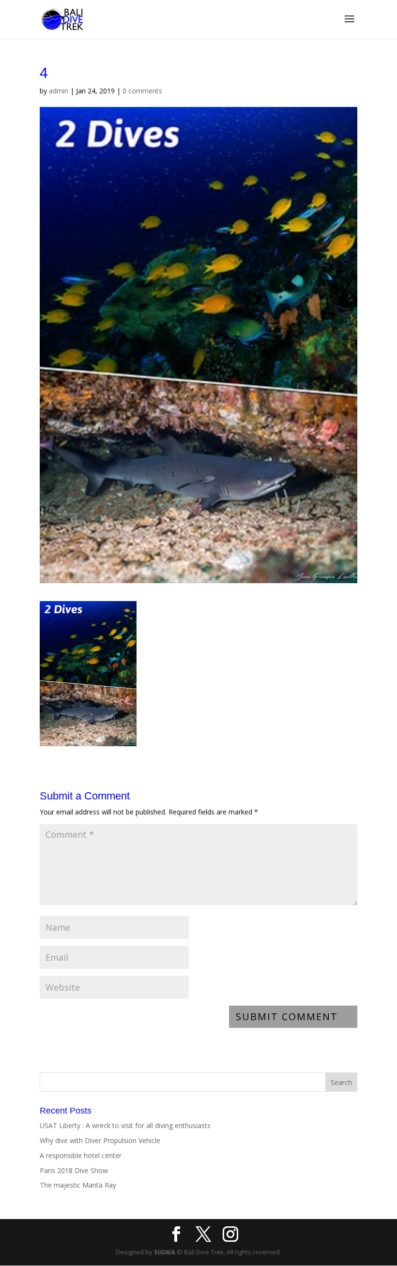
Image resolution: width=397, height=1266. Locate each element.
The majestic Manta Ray (78, 1185)
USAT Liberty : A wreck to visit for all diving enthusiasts (125, 1125)
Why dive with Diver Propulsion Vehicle (100, 1140)
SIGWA (164, 1252)
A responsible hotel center (81, 1155)
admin (58, 90)
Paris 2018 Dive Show (74, 1170)
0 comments (142, 90)
